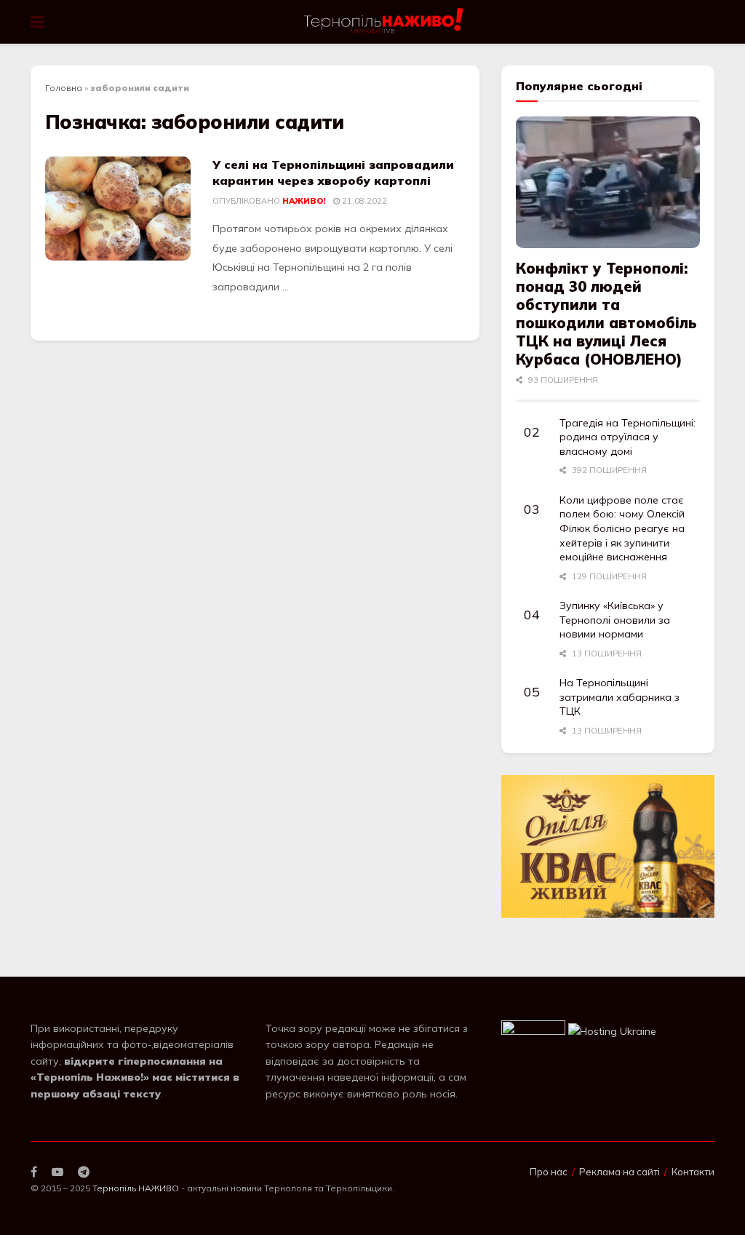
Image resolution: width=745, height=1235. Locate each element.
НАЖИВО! (303, 201)
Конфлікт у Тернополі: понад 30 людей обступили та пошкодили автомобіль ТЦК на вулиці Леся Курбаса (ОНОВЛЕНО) (606, 313)
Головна (63, 87)
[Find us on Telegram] (83, 1172)
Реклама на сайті (619, 1172)
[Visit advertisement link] (607, 846)
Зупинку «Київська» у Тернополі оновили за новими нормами (614, 619)
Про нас (548, 1172)
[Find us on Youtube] (57, 1172)
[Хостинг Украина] (612, 1030)
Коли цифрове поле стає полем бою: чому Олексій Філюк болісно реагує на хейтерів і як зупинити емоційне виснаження (622, 528)
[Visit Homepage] (384, 21)
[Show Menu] (37, 22)
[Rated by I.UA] (533, 1030)
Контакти (693, 1172)
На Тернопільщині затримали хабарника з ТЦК (619, 697)
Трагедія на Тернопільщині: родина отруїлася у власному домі (627, 437)
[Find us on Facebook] (34, 1172)
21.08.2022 (363, 201)
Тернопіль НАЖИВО (135, 1188)
